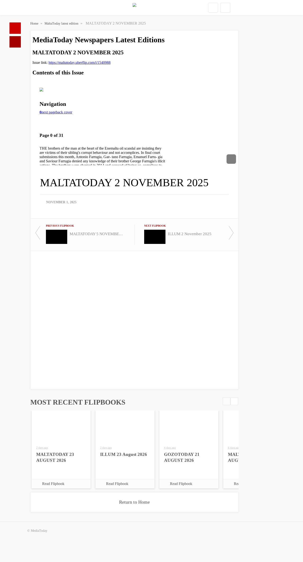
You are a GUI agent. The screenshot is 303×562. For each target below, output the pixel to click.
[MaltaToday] (134, 7)
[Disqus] (134, 319)
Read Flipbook (53, 484)
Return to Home (134, 502)
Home (15, 28)
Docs (15, 42)
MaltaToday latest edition (62, 23)
